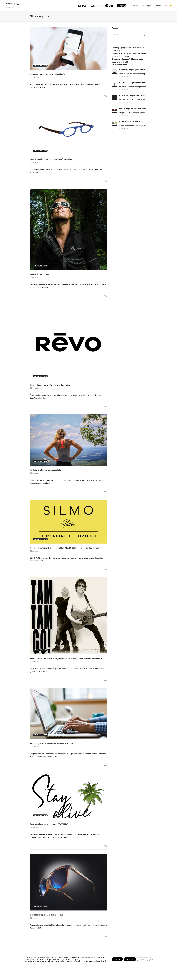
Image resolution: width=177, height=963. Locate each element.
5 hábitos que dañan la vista (129, 122)
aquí (104, 961)
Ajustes (142, 959)
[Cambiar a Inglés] (165, 5)
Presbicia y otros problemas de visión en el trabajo (51, 743)
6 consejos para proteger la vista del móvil (48, 74)
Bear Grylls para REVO (39, 274)
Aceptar (117, 959)
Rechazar (130, 959)
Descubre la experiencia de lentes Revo (46, 915)
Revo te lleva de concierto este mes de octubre (50, 385)
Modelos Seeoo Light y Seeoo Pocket (132, 83)
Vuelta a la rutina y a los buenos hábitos (47, 470)
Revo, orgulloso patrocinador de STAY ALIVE (49, 824)
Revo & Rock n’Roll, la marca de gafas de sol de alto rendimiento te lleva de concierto (66, 658)
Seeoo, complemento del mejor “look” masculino (51, 159)
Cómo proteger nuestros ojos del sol (132, 109)
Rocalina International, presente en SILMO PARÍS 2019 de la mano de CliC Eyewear (66, 548)
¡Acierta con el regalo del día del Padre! (133, 96)
